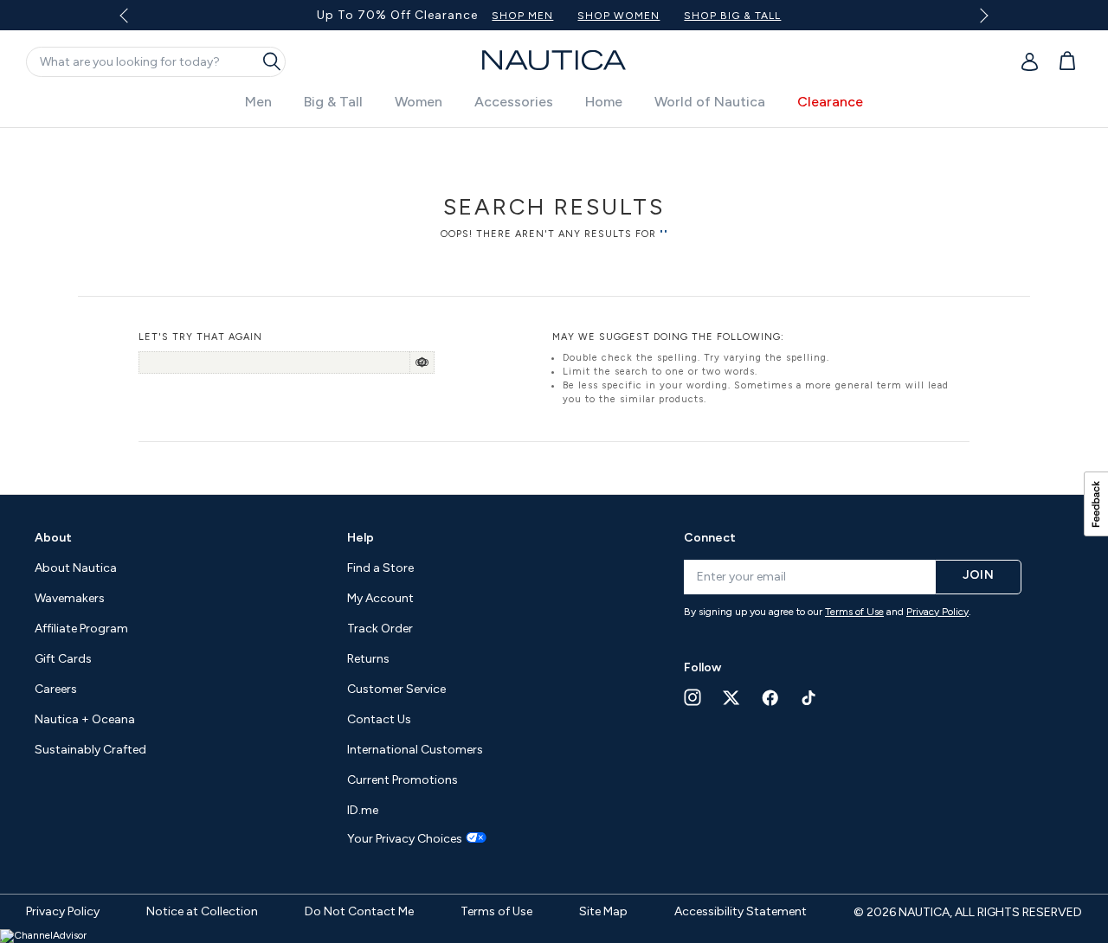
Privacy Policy (937, 612)
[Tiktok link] (809, 698)
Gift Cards (63, 658)
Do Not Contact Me (359, 911)
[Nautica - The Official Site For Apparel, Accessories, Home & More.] (554, 60)
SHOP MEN (522, 16)
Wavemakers (70, 598)
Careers (56, 689)
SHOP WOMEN (618, 16)
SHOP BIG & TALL (732, 16)
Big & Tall (333, 101)
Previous (134, 21)
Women (418, 101)
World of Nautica (709, 101)
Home (603, 101)
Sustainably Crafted (90, 749)
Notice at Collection (202, 911)
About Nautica (76, 568)
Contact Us (379, 719)
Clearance (830, 101)
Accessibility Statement (740, 911)
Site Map (603, 911)
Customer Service (396, 689)
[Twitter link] (731, 697)
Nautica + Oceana (85, 719)
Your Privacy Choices (404, 839)
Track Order (380, 628)
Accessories (513, 101)
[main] (554, 302)
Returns (368, 658)
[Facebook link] (770, 698)
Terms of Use (854, 612)
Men (258, 101)
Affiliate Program (81, 628)
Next (980, 15)
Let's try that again (200, 337)
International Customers (415, 749)
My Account (380, 598)
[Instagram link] (692, 697)
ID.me (362, 810)
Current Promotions (402, 780)
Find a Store (380, 568)
